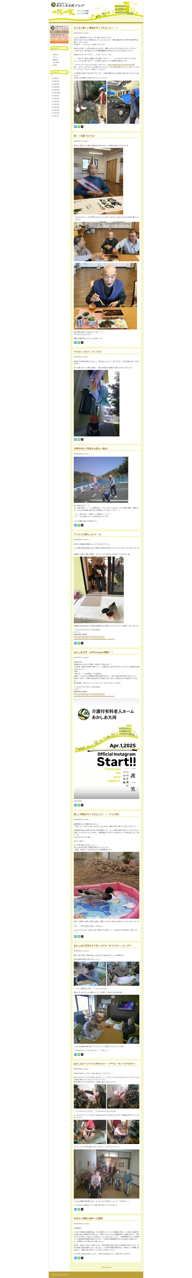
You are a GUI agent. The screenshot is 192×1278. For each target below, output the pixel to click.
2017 (56, 101)
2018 (56, 98)
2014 (56, 110)
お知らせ (55, 54)
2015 (56, 107)
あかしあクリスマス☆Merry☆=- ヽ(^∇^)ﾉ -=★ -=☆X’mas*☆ (104, 1063)
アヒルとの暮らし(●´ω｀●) (87, 534)
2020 (56, 92)
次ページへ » (106, 1267)
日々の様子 (85, 32)
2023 (56, 84)
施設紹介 (55, 59)
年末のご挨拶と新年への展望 (88, 1218)
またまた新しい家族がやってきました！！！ (96, 27)
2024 (56, 81)
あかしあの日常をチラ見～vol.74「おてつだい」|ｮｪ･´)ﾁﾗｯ (102, 945)
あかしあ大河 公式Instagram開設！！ (93, 652)
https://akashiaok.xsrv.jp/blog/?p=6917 (121, 65)
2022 (56, 87)
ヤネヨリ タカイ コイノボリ (88, 351)
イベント (55, 57)
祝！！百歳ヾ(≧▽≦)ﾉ (84, 136)
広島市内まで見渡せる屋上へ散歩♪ (92, 448)
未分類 (55, 65)
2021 (56, 90)
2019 (56, 95)
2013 (56, 113)
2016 (56, 104)
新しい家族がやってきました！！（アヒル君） (97, 814)
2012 (56, 116)
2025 (56, 78)
